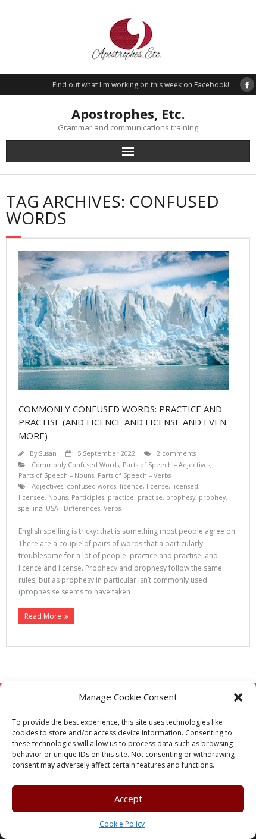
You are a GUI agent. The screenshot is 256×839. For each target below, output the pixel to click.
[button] (238, 697)
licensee (31, 497)
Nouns (58, 497)
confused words (91, 485)
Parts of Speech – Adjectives (166, 464)
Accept (128, 798)
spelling (30, 507)
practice (121, 497)
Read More (42, 616)
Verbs (112, 507)
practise (150, 497)
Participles (87, 497)
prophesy (180, 497)
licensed (185, 485)
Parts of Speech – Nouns (56, 475)
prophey (212, 497)
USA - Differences (73, 507)
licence (131, 485)
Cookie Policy (122, 824)
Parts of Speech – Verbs (134, 475)
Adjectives (47, 485)
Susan (48, 453)
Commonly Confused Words (75, 464)
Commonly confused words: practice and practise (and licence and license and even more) (122, 422)
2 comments (176, 453)
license (157, 485)
